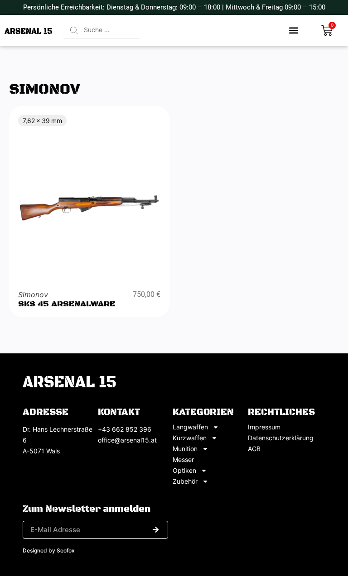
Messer (183, 460)
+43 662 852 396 (124, 429)
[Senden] (156, 530)
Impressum (264, 427)
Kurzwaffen (190, 438)
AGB (254, 449)
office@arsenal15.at (127, 440)
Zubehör (185, 481)
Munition (185, 449)
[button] (293, 30)
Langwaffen (190, 427)
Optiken (184, 470)
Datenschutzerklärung (281, 438)
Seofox (66, 550)
